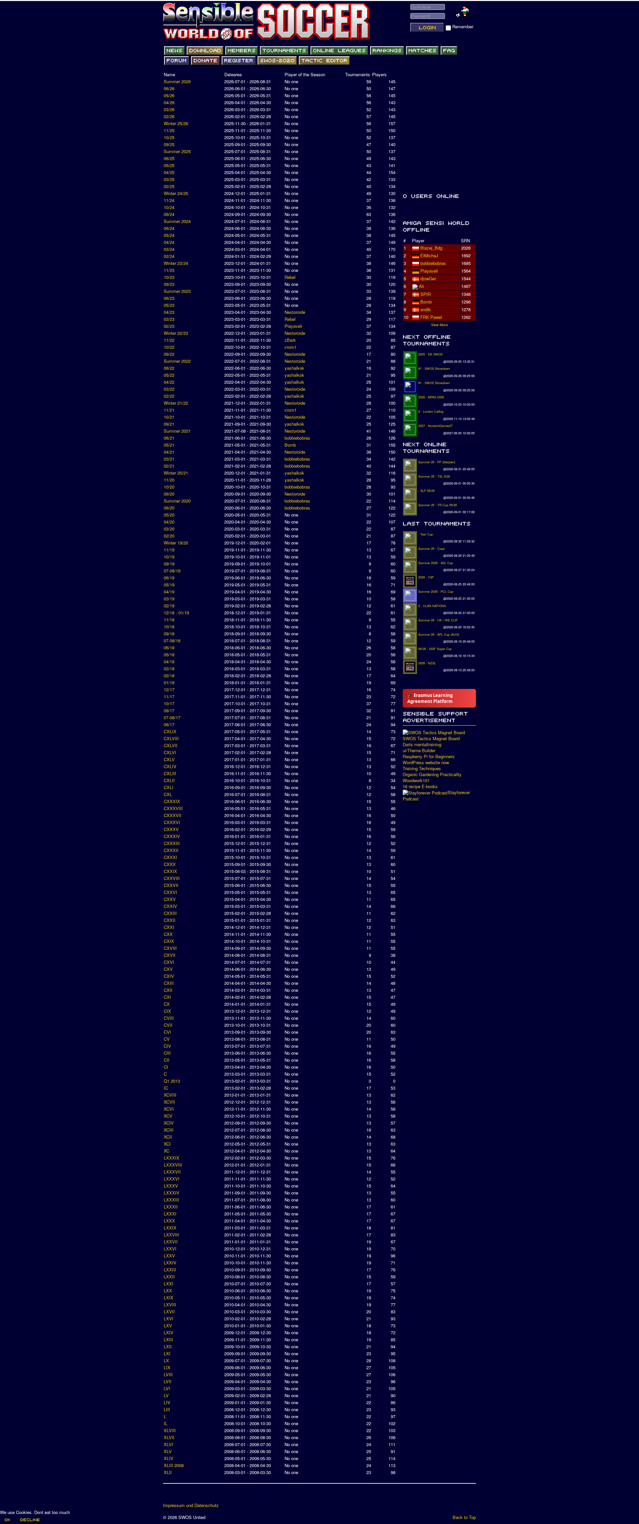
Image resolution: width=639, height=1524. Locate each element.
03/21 (169, 459)
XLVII (169, 1437)
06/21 (169, 438)
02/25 (169, 186)
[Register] (239, 60)
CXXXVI (172, 822)
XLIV (168, 1458)
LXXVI (170, 1248)
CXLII (169, 780)
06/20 (169, 508)
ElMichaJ (429, 255)
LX (166, 1360)
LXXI (168, 1283)
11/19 (169, 549)
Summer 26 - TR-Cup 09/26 (437, 505)
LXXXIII (171, 1200)
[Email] (207, 1495)
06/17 (169, 724)
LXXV (169, 1255)
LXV (168, 1325)
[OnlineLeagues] (339, 50)
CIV (167, 1046)
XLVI (168, 1444)
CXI (167, 997)
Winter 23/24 (176, 263)
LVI (167, 1388)
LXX (168, 1290)
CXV (168, 969)
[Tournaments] (284, 50)
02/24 (169, 256)
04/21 (169, 452)
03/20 (169, 529)
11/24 (169, 200)
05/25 (169, 165)
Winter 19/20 (176, 543)
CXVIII (170, 948)
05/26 (169, 95)
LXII (168, 1346)
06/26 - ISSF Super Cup (435, 649)
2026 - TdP (426, 577)
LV (166, 1395)
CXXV (170, 899)
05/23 (169, 305)
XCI (167, 1144)
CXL (168, 794)
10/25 (169, 137)
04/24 (169, 242)
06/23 (169, 298)
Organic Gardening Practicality (432, 774)
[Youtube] (194, 1495)
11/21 (169, 410)
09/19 (169, 563)
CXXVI (170, 892)
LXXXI (170, 1213)
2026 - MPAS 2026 (431, 397)
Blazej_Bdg (431, 248)
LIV (167, 1402)
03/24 (169, 249)
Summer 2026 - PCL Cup (435, 591)
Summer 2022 (177, 361)
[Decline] (30, 1519)
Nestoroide (295, 312)
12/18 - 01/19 (176, 612)
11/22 (169, 340)
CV (167, 1039)
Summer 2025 (177, 151)
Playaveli (293, 326)
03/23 (169, 319)
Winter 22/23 (176, 333)
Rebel (290, 277)
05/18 (169, 654)
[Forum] (176, 60)
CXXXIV (172, 836)
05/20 (169, 515)
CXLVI (170, 752)
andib (425, 309)
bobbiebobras (297, 438)
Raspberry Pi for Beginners (429, 757)
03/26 (169, 109)
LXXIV (170, 1262)
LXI (167, 1353)
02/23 (169, 326)
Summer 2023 (177, 291)
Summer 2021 (177, 431)
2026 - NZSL (427, 663)
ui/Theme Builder (419, 751)
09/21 (169, 424)
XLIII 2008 (174, 1465)
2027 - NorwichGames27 (435, 426)
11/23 (169, 270)
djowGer (428, 278)
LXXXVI (171, 1179)
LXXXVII (172, 1172)
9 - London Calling (430, 411)
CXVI (169, 962)
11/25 (169, 130)
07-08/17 (172, 717)
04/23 (169, 312)
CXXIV (170, 906)
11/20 (169, 480)
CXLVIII (171, 738)
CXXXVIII (173, 808)
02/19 (169, 605)
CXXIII (170, 913)
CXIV (169, 976)
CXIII (169, 983)
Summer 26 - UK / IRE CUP (438, 620)
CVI (167, 1032)
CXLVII (170, 745)
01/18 (169, 682)
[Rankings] (387, 50)
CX (167, 1004)
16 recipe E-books (420, 786)
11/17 (169, 696)
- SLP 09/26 (426, 491)
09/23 (169, 284)
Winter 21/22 (176, 403)
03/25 (169, 179)
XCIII (168, 1130)
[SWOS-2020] (277, 60)
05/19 (169, 584)
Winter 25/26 (176, 123)
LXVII (169, 1311)
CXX (168, 934)
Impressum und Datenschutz (191, 1505)
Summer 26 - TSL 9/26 (434, 476)
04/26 (169, 102)
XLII (168, 1472)
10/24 (169, 207)
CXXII (169, 920)
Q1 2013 (172, 1081)
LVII (167, 1381)
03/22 (169, 389)
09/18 (169, 633)
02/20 (169, 536)
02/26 (169, 116)
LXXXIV (171, 1193)
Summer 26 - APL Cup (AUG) (438, 634)
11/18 (169, 619)
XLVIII (170, 1430)
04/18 (169, 661)
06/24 (169, 228)
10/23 (169, 277)
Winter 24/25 (176, 193)
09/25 (169, 144)
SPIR (425, 294)
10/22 (169, 347)
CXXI (169, 927)
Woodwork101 (416, 780)
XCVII (169, 1102)
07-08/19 (172, 570)
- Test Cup (425, 534)
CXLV (169, 759)
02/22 (169, 396)
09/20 (169, 494)
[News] (174, 50)
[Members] (241, 50)
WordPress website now (426, 762)
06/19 (169, 577)
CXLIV (170, 766)
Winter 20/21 (176, 473)
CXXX (170, 864)
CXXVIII (172, 878)
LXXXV (171, 1186)
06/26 (169, 88)
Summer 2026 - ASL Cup (435, 563)
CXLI (168, 787)
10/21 (169, 417)
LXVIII (170, 1304)
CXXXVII (172, 815)
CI (166, 1067)
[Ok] (7, 1519)
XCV (168, 1116)
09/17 (169, 710)
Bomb (290, 445)
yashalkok (294, 368)
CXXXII (171, 850)
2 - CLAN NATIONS (432, 606)
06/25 (169, 158)
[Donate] (205, 60)
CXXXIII (172, 843)
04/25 (169, 172)
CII (166, 1060)
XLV (168, 1451)
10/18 (169, 626)
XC (166, 1151)
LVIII (168, 1374)
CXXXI (170, 857)
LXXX (169, 1220)
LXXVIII (171, 1234)
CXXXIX (172, 801)
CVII (168, 1025)
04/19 (169, 591)
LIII (167, 1409)
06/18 (169, 647)
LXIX (168, 1297)
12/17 (169, 689)
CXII (168, 990)
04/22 (169, 382)
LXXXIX (171, 1158)
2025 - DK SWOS (430, 354)
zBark (290, 340)
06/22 (169, 368)
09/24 (169, 214)
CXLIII (170, 773)
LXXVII (171, 1241)
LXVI (168, 1318)
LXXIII (170, 1269)
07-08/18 (172, 640)
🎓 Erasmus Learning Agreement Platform (430, 698)
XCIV (169, 1123)
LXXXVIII (173, 1165)
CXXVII (171, 885)
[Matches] (422, 50)
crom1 (291, 347)
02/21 (169, 466)
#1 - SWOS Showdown (434, 368)
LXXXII (171, 1206)
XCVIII (170, 1095)
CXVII (169, 955)
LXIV (168, 1332)
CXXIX (170, 871)
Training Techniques (422, 768)
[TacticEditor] (324, 60)
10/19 (169, 556)
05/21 (169, 445)
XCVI (169, 1109)
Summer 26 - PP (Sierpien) (436, 462)
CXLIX (170, 731)
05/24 (169, 235)
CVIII (169, 1018)
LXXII (169, 1276)
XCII (168, 1137)
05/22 (169, 375)
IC (166, 1088)
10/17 (169, 703)
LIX (167, 1367)
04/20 (169, 522)
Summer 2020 (177, 501)
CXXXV (171, 829)
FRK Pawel (431, 317)
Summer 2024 (177, 221)
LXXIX (170, 1227)
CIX (167, 1011)
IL (165, 1423)
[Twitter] (181, 1495)
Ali (421, 286)
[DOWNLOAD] (205, 50)
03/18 (169, 668)
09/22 (169, 354)
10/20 (169, 487)
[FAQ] (449, 50)
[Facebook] (169, 1495)
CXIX (169, 941)
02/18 (169, 675)
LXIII (168, 1339)
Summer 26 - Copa (431, 548)
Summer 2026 (177, 81)
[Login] (427, 27)
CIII (167, 1053)
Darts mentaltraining (422, 745)
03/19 (169, 598)
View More (439, 324)
